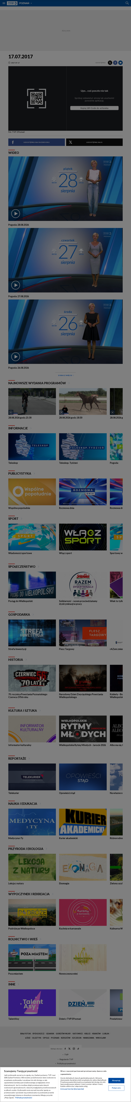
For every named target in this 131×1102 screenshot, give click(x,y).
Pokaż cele (116, 1088)
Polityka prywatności (23, 1098)
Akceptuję (116, 1080)
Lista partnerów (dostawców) (72, 1089)
